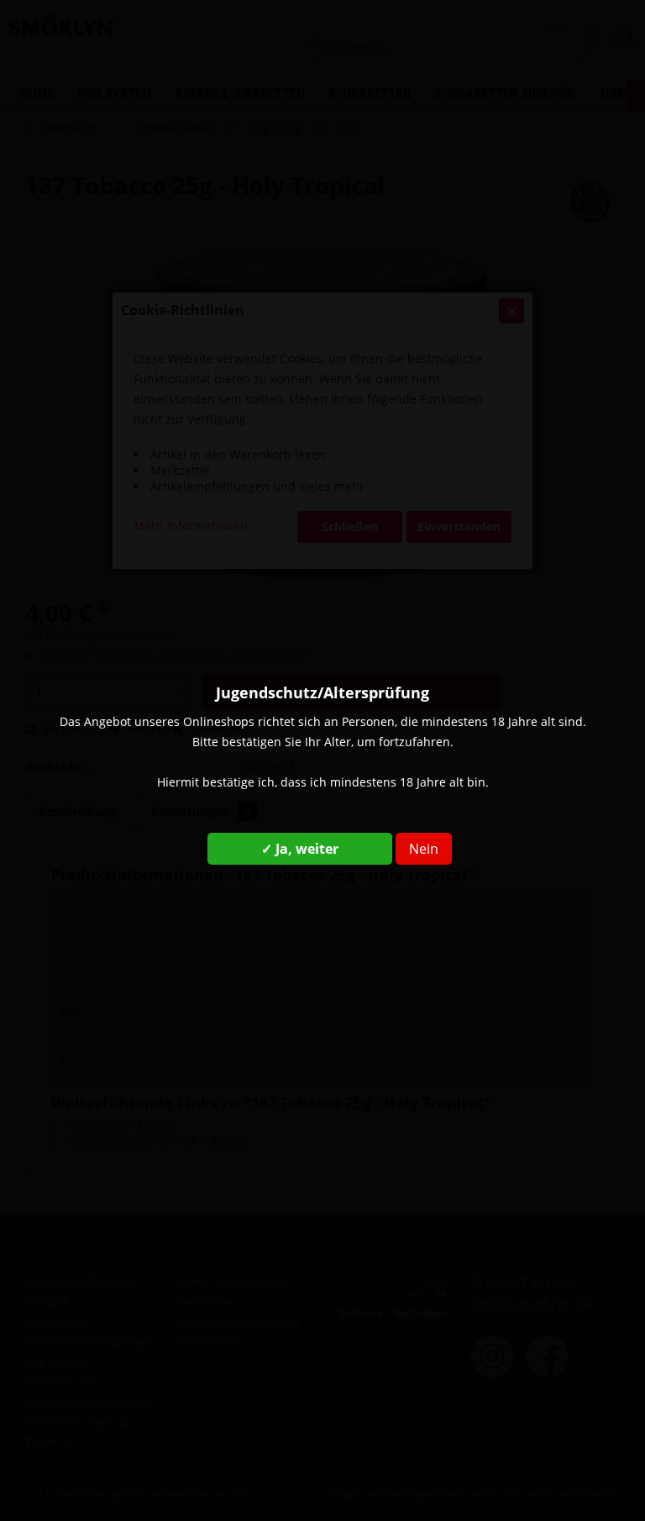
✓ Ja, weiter (299, 848)
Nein (423, 848)
